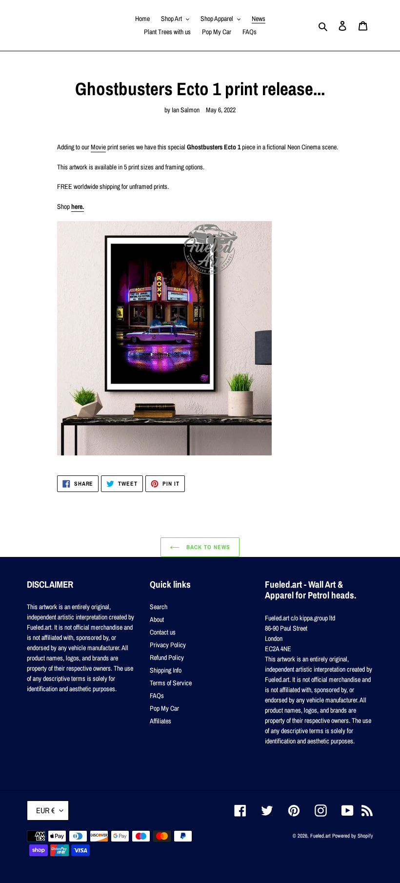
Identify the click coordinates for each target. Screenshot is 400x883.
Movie (98, 147)
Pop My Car (164, 708)
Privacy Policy (168, 644)
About (157, 619)
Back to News (207, 547)
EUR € (45, 810)
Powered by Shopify (352, 835)
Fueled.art (320, 835)
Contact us (163, 632)
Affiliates (160, 721)
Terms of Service (171, 682)
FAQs (157, 695)
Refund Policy (167, 657)
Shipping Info (165, 670)
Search (158, 606)
